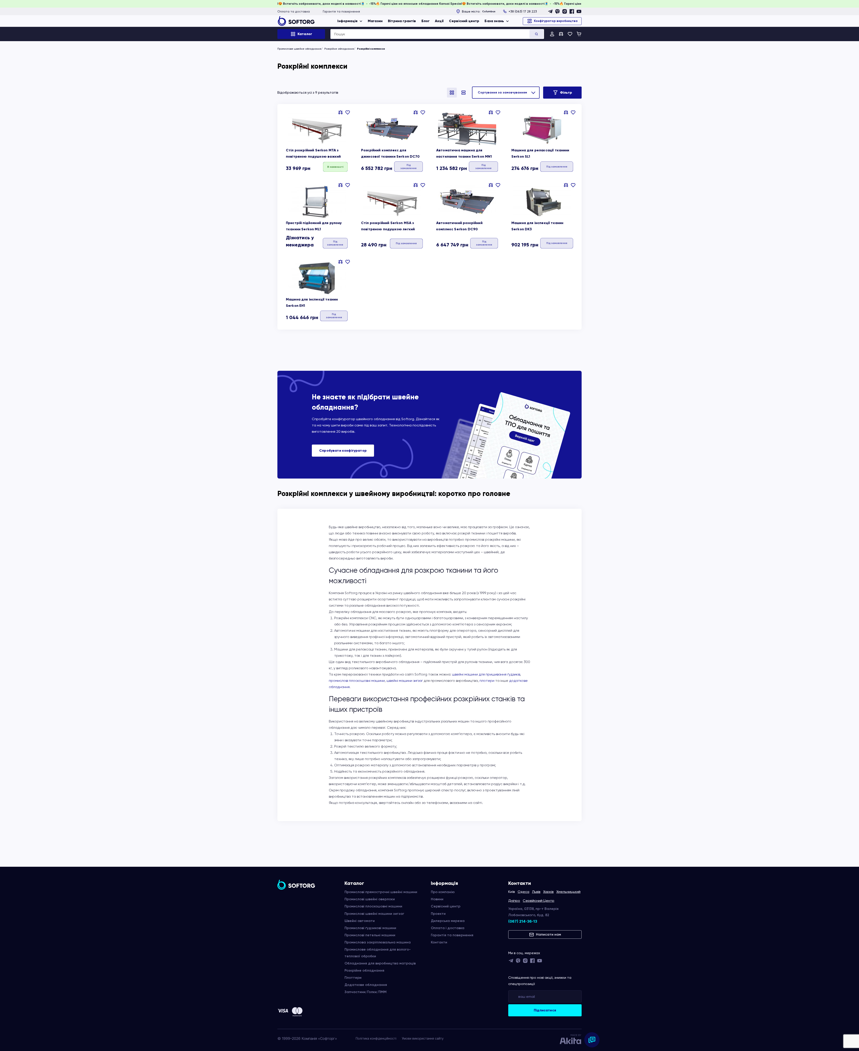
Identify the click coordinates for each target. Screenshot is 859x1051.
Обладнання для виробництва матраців (380, 963)
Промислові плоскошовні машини (373, 906)
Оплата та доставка (293, 11)
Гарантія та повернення (341, 11)
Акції (439, 21)
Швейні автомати (359, 921)
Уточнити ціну (408, 166)
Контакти (439, 942)
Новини (437, 899)
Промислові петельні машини (369, 935)
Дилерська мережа (448, 921)
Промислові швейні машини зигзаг (374, 913)
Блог (425, 21)
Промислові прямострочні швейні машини (380, 892)
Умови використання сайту (423, 1038)
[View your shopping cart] (579, 34)
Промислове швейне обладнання (299, 48)
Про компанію (443, 892)
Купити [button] (335, 167)
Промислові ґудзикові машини (370, 928)
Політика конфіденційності (376, 1038)
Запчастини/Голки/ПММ (365, 992)
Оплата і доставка (447, 928)
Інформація (347, 21)
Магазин (375, 21)
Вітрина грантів (402, 21)
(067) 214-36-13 (522, 921)
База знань (494, 21)
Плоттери (352, 977)
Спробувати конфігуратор (343, 450)
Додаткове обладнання (365, 985)
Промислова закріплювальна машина (377, 942)
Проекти (438, 913)
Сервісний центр (464, 21)
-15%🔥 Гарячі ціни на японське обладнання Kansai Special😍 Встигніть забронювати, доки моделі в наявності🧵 (328, 4)
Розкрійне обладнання (339, 48)
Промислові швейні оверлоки (369, 899)
